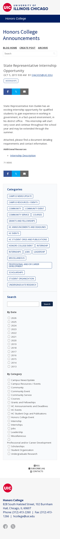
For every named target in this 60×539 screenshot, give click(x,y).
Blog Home (10, 47)
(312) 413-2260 (21, 512)
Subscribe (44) (37, 468)
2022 (13, 332)
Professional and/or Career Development (24, 265)
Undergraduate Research (22, 284)
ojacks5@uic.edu (42, 75)
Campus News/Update (20, 196)
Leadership (39, 251)
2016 (13, 355)
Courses (37, 214)
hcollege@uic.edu (24, 516)
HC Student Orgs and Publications (28, 239)
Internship (42, 245)
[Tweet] (16, 91)
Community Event (34, 208)
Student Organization (21, 278)
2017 (13, 351)
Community (15, 208)
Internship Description (23, 155)
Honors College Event (21, 245)
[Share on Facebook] (8, 91)
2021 (13, 336)
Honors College (15, 18)
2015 (13, 359)
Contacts (37, 471)
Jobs (27, 251)
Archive (43, 47)
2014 (13, 362)
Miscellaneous (17, 258)
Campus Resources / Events (23, 202)
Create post (28, 47)
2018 (13, 347)
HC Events (14, 233)
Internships (11, 81)
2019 (13, 344)
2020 (13, 340)
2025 (13, 321)
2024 (13, 325)
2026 (13, 318)
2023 (13, 329)
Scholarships (16, 272)
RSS (38, 465)
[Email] (24, 91)
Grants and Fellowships (22, 220)
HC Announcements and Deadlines (27, 227)
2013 (13, 366)
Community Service (19, 214)
